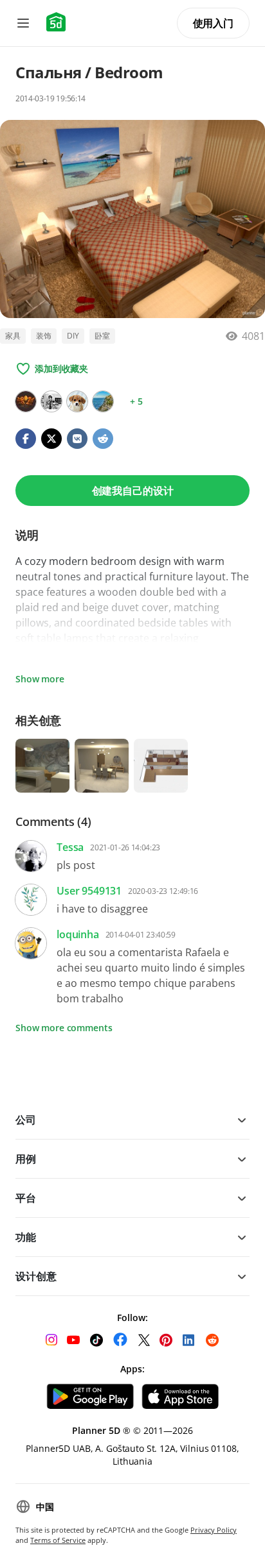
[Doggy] (77, 401)
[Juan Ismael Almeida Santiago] (25, 401)
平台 (25, 1198)
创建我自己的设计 (133, 491)
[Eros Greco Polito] (51, 401)
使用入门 (213, 23)
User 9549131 (89, 891)
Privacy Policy (213, 1530)
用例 (25, 1159)
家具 (13, 335)
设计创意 (35, 1276)
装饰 (43, 335)
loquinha (78, 934)
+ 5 (136, 401)
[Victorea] (103, 401)
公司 (25, 1120)
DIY (73, 335)
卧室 (102, 335)
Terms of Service (58, 1540)
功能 (25, 1237)
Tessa (70, 847)
